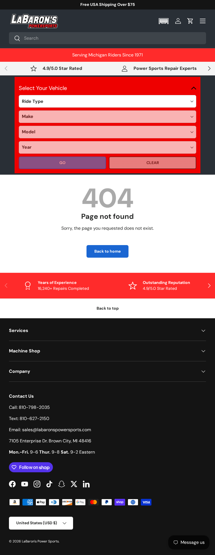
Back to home (107, 251)
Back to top (108, 308)
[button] (164, 21)
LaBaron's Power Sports (40, 541)
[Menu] (203, 21)
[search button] (14, 38)
